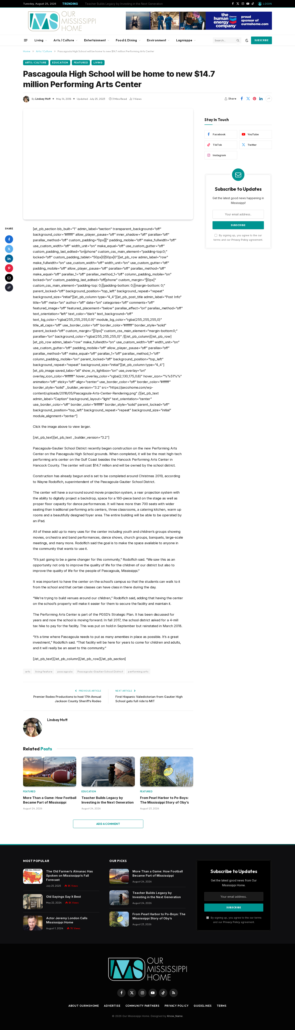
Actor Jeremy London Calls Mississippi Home (66, 920)
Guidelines (203, 1005)
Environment (156, 40)
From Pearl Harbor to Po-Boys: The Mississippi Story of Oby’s (164, 800)
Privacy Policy (239, 239)
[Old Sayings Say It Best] (33, 901)
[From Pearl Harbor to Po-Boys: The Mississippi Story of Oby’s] (166, 772)
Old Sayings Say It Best (63, 897)
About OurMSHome (83, 1005)
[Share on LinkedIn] (261, 99)
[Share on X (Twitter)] (248, 99)
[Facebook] (9, 239)
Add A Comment (108, 823)
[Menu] (25, 40)
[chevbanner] (199, 28)
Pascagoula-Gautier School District (100, 671)
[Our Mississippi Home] (62, 21)
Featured (81, 62)
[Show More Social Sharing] (269, 99)
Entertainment (95, 40)
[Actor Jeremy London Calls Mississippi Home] (33, 923)
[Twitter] (9, 249)
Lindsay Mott (43, 98)
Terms (222, 1005)
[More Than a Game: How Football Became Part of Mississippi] (49, 772)
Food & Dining (126, 40)
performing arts (138, 671)
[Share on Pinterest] (254, 99)
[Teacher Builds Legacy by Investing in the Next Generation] (108, 772)
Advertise (112, 1005)
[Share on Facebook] (242, 99)
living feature (43, 671)
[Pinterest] (9, 268)
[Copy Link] (9, 287)
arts (27, 671)
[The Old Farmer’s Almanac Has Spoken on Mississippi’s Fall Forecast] (33, 876)
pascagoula (64, 671)
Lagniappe (184, 40)
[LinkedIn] (9, 259)
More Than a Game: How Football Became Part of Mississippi (49, 800)
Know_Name (175, 1016)
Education (60, 62)
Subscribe (261, 40)
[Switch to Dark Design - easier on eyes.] (246, 40)
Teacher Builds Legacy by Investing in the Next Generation (124, 3)
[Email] (9, 278)
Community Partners (142, 1005)
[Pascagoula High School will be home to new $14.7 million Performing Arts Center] (108, 164)
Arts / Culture (63, 40)
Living (39, 40)
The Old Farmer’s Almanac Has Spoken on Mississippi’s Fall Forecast (69, 875)
